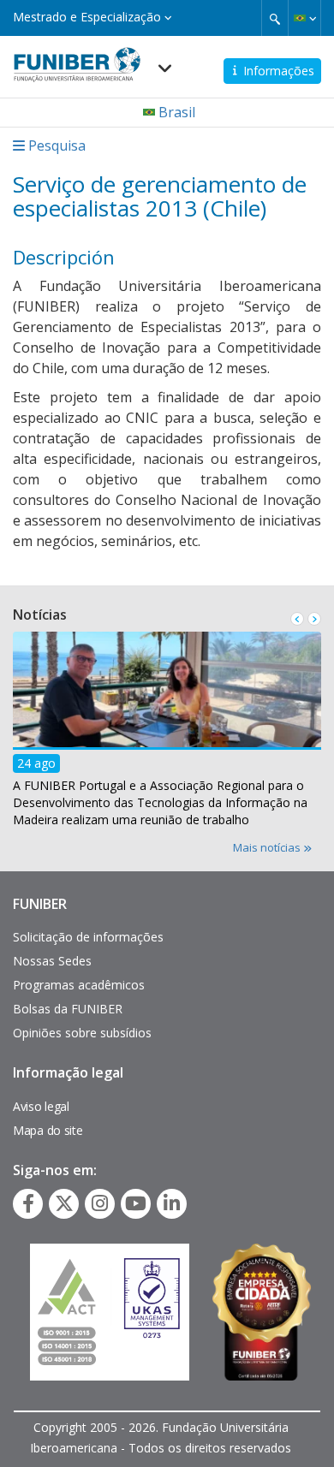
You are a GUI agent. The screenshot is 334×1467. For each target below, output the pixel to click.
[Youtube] (135, 1203)
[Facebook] (28, 1203)
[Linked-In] (172, 1203)
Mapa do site (47, 1130)
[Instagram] (100, 1203)
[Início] (77, 59)
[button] (304, 18)
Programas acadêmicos (79, 985)
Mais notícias (268, 847)
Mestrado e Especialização (88, 17)
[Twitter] (64, 1203)
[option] (167, 734)
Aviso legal (41, 1106)
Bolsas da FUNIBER (67, 1009)
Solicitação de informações (88, 937)
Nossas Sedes (52, 961)
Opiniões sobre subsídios (82, 1033)
